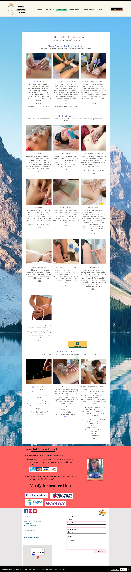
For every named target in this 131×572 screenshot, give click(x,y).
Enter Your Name (71, 516)
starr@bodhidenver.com (32, 537)
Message (69, 536)
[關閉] (129, 569)
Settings (115, 569)
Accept (123, 569)
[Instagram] (30, 511)
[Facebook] (26, 511)
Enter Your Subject (71, 529)
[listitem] (38, 106)
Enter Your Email (71, 523)
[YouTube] (35, 511)
